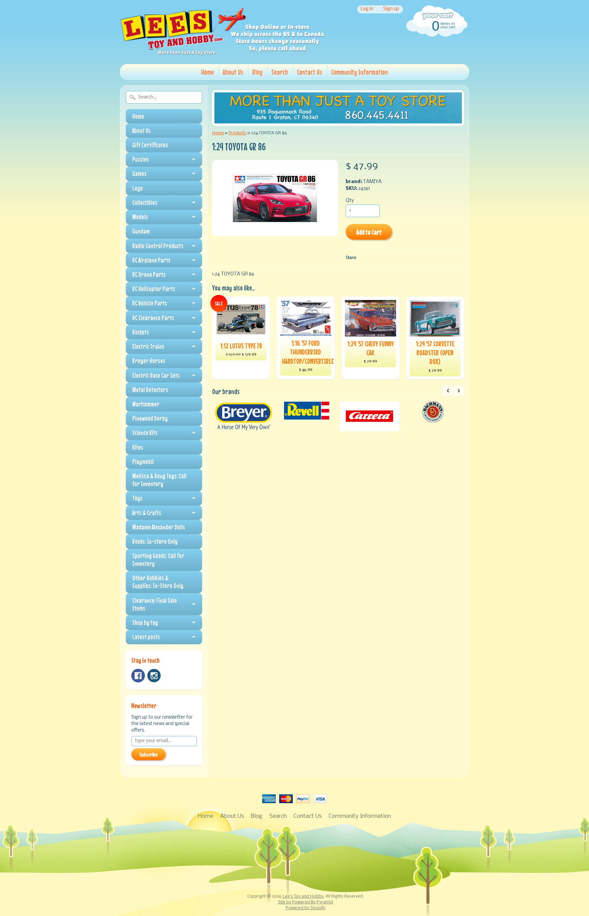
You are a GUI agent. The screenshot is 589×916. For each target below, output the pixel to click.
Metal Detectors (150, 389)
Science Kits (144, 432)
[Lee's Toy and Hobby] (222, 54)
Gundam (141, 231)
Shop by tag (145, 622)
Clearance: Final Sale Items (154, 604)
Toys (137, 498)
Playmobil (143, 461)
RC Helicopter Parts (153, 288)
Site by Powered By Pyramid (305, 902)
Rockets (140, 332)
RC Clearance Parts (153, 317)
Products (237, 133)
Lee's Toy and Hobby (303, 897)
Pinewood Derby (150, 418)
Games (139, 173)
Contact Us (309, 71)
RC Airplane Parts (151, 260)
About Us (233, 71)
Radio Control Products (157, 246)
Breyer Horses (148, 360)
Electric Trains (148, 346)
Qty (350, 200)
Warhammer (146, 404)
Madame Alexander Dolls (158, 527)
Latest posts (146, 637)
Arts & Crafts (146, 512)
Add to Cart (369, 232)
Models (140, 217)
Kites (137, 447)
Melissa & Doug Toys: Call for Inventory (159, 479)
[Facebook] (138, 675)
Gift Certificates (150, 145)
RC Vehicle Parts (149, 303)
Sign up (391, 9)
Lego (137, 188)
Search (279, 71)
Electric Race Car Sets (156, 375)
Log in (367, 9)
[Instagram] (154, 675)
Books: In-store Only (155, 541)
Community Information (359, 71)
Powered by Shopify (305, 908)
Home (207, 71)
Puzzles (140, 159)
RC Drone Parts (149, 274)
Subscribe (148, 754)
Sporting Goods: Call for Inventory (158, 559)
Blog (257, 71)
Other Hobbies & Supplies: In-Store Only (157, 581)
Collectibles (144, 202)
